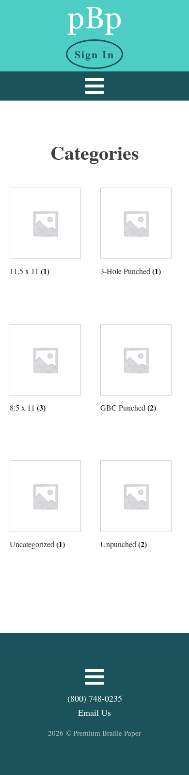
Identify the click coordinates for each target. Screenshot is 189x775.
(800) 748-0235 (94, 698)
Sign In (94, 54)
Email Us (94, 712)
